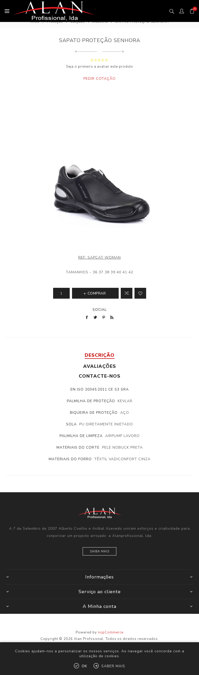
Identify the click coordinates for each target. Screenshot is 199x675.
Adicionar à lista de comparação (126, 293)
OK (84, 666)
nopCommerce (110, 632)
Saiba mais (99, 551)
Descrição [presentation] (100, 355)
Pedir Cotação (99, 78)
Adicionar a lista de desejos (140, 293)
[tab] (99, 355)
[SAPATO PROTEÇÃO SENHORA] (113, 51)
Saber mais (113, 666)
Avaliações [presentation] (99, 366)
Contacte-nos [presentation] (99, 376)
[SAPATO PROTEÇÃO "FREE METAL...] (86, 51)
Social (100, 309)
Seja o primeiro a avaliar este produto (99, 66)
